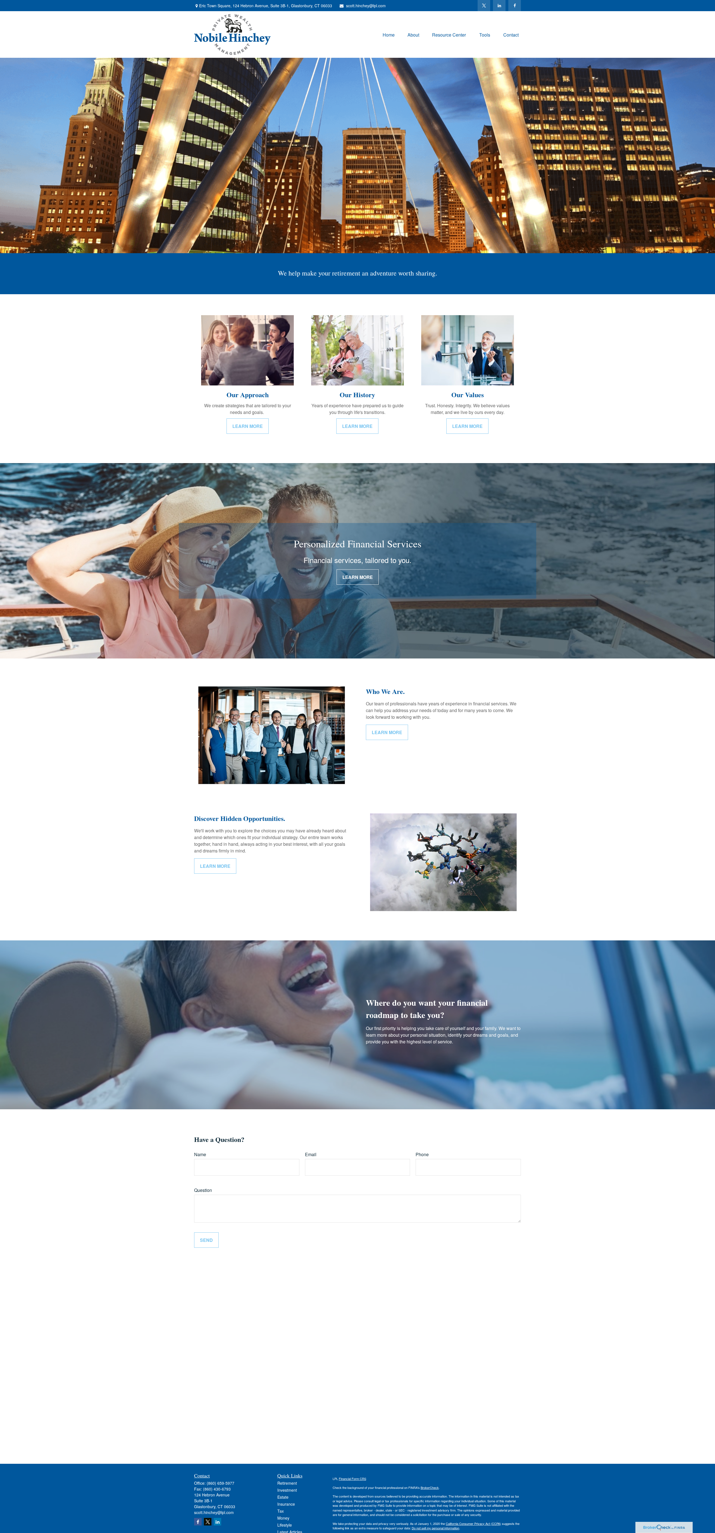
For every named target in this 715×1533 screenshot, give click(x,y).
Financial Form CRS (352, 1478)
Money (283, 1518)
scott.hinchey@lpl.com (366, 5)
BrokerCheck (430, 1487)
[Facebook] (514, 5)
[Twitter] (484, 5)
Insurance (286, 1504)
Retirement (287, 1483)
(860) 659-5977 (220, 1483)
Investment (287, 1490)
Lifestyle (284, 1525)
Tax (280, 1511)
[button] (388, 34)
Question (203, 1190)
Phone (422, 1154)
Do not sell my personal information (435, 1528)
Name (200, 1154)
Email (310, 1154)
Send (206, 1240)
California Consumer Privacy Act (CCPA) (473, 1523)
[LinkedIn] (499, 5)
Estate (283, 1497)
